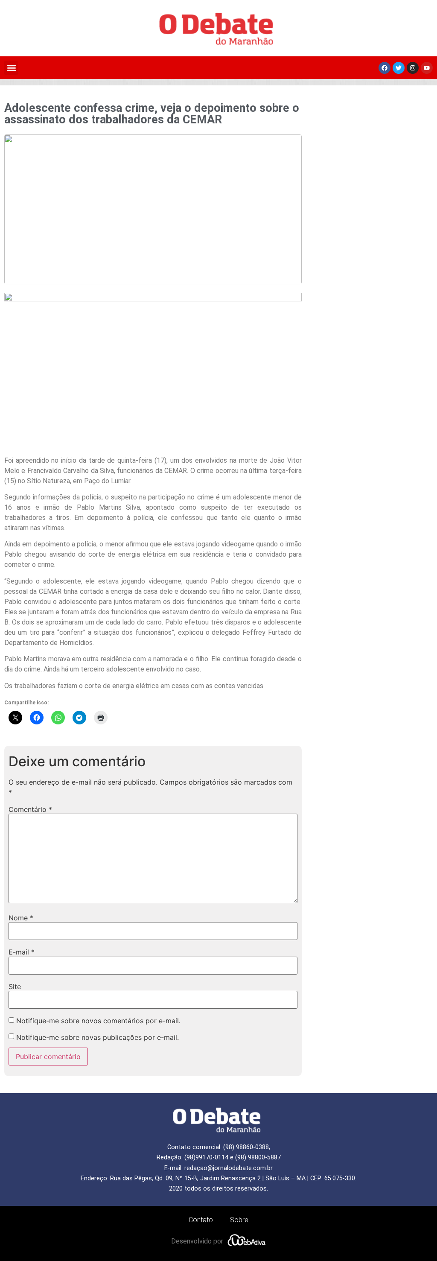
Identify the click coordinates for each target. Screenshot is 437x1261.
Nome (21, 917)
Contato (201, 1220)
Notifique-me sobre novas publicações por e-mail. (97, 1037)
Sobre (239, 1220)
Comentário (30, 809)
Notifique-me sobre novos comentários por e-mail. (98, 1020)
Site (15, 986)
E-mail (22, 952)
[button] (11, 68)
